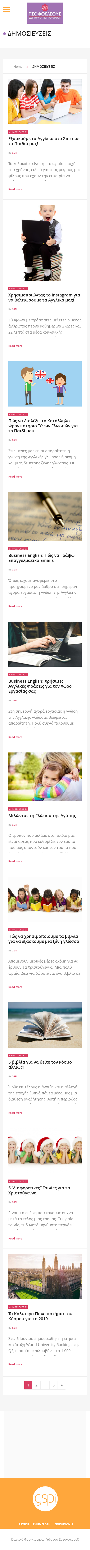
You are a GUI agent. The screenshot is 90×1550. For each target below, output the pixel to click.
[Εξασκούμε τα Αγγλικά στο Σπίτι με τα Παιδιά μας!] (45, 101)
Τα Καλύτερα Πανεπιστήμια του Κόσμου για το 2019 (40, 1316)
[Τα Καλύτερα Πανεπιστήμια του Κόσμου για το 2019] (45, 1276)
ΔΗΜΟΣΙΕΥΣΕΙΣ (18, 132)
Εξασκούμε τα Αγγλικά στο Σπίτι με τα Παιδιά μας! (43, 141)
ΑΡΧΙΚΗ (24, 1524)
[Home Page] (45, 1498)
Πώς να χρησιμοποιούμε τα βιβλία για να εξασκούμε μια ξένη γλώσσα (43, 938)
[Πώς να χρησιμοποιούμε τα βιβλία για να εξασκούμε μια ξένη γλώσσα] (45, 899)
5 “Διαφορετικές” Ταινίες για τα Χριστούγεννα (39, 1190)
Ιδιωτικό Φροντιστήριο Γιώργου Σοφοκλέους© (45, 1539)
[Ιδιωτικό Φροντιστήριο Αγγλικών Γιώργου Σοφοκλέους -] (45, 9)
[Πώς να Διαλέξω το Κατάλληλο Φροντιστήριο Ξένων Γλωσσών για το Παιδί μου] (45, 384)
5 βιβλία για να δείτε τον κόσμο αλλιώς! (40, 1064)
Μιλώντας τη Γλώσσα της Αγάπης (42, 815)
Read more (15, 189)
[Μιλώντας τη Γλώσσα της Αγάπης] (45, 776)
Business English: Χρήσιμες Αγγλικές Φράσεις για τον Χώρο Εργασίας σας (40, 686)
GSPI (14, 152)
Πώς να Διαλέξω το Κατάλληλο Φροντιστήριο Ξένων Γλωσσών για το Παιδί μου (43, 426)
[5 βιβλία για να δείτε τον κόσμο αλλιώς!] (45, 1025)
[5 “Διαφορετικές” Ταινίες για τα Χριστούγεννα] (45, 1150)
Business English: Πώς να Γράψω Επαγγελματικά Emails (41, 557)
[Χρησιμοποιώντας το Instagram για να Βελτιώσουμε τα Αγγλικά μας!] (45, 243)
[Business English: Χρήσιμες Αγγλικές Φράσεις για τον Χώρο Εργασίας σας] (45, 644)
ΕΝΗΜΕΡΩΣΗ (41, 1524)
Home (18, 66)
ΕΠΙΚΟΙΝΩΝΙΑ (64, 1524)
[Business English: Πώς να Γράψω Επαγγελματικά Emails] (45, 516)
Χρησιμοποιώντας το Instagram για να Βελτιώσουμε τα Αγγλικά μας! (44, 297)
